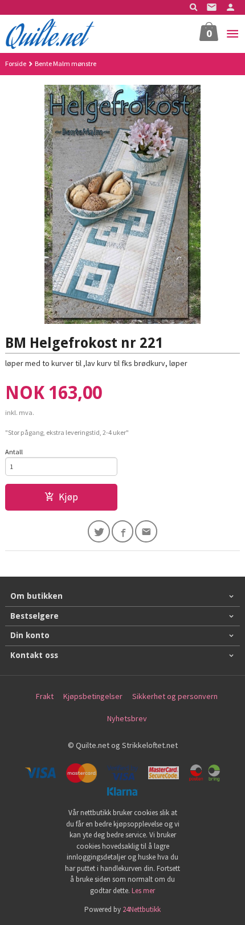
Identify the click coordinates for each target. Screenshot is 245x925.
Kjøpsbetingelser (92, 696)
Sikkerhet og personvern (175, 696)
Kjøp (68, 497)
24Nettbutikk (141, 909)
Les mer (143, 890)
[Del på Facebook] (123, 531)
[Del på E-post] (146, 531)
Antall (14, 451)
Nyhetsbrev (127, 718)
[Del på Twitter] (99, 531)
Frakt (45, 696)
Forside (15, 63)
